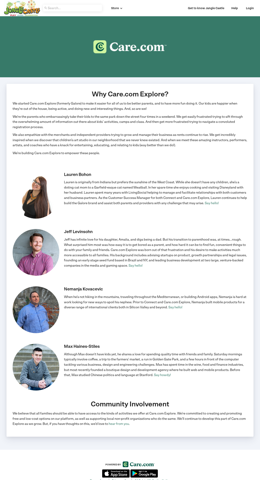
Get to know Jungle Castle (206, 8)
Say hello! (212, 203)
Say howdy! (162, 375)
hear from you (119, 424)
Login (250, 8)
